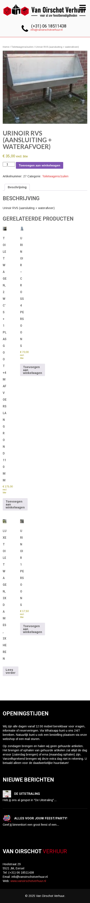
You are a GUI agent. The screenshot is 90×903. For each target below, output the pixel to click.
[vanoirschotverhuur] (45, 18)
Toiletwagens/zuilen (22, 47)
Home (6, 47)
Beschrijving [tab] (17, 187)
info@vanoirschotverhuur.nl (47, 29)
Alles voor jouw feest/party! (40, 818)
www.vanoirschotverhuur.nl (28, 881)
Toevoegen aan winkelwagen (39, 165)
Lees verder (10, 671)
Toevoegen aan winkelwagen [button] (15, 504)
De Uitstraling (27, 794)
